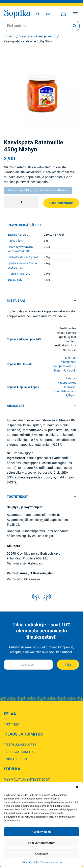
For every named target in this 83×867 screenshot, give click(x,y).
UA (48, 14)
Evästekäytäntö (30, 862)
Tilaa (68, 664)
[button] (77, 787)
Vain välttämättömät (41, 843)
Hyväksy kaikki (41, 832)
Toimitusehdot (16, 759)
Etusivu (9, 36)
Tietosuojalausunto (51, 862)
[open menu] (75, 13)
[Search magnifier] (74, 26)
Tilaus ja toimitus (19, 752)
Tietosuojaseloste (20, 745)
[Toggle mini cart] (63, 14)
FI (37, 14)
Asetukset (41, 854)
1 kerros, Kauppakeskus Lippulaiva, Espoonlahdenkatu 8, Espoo (64, 387)
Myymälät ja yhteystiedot (27, 779)
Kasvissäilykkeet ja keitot (37, 36)
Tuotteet (12, 724)
